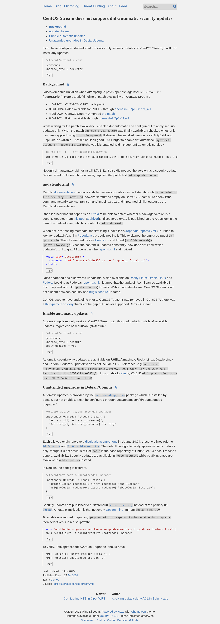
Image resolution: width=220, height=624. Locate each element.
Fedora (48, 282)
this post (79, 218)
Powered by (109, 611)
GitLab (133, 620)
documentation (64, 192)
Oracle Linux (157, 278)
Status (101, 620)
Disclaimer (87, 620)
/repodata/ (85, 235)
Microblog (71, 6)
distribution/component (101, 441)
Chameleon (138, 611)
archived (93, 218)
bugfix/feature (98, 292)
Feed (123, 6)
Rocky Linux (138, 278)
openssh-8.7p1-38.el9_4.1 (133, 109)
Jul (69, 575)
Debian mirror (115, 509)
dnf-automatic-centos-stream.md (74, 583)
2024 (75, 575)
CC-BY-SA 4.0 (109, 616)
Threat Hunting (93, 6)
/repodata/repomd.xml (140, 231)
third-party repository (59, 304)
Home (47, 6)
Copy (49, 75)
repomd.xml (107, 249)
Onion (111, 620)
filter (123, 373)
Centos (55, 579)
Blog (58, 6)
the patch (108, 113)
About (111, 6)
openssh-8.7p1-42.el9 (114, 118)
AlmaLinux (101, 240)
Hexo (121, 611)
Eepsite (122, 620)
